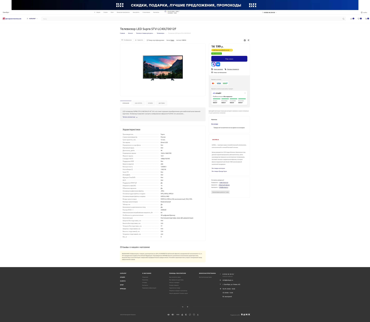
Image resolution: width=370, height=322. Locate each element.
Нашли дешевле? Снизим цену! (178, 293)
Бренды (123, 288)
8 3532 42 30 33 (269, 12)
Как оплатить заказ (175, 277)
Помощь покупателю (177, 273)
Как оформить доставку (176, 280)
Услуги (123, 281)
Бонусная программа (207, 273)
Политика (145, 280)
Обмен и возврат (174, 282)
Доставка (162, 103)
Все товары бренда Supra (219, 171)
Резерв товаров (174, 285)
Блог (122, 285)
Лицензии (145, 277)
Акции (122, 277)
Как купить (138, 103)
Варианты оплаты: (216, 79)
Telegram (187, 307)
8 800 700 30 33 (224, 182)
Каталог (123, 273)
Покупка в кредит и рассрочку (178, 290)
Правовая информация (149, 288)
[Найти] (343, 19)
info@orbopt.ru (223, 187)
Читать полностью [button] (129, 117)
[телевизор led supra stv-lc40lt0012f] (163, 68)
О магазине (146, 273)
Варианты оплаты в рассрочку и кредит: (222, 88)
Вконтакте (182, 307)
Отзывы (144, 282)
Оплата (150, 103)
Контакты (145, 285)
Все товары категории (218, 168)
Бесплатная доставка (205, 277)
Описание (126, 103)
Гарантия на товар (174, 288)
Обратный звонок (224, 185)
